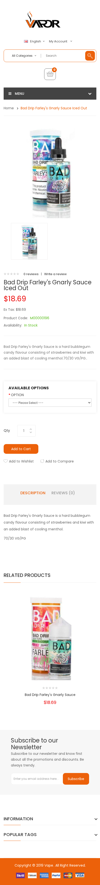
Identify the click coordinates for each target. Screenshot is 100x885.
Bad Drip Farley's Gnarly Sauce (50, 694)
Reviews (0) (63, 493)
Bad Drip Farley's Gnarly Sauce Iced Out (54, 108)
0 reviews (31, 274)
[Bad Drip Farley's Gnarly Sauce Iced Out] (29, 241)
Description (32, 493)
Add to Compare (59, 461)
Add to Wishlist (21, 461)
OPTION (17, 394)
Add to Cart (21, 448)
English (36, 41)
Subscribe (76, 778)
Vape (48, 865)
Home (9, 108)
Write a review (55, 274)
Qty (7, 430)
